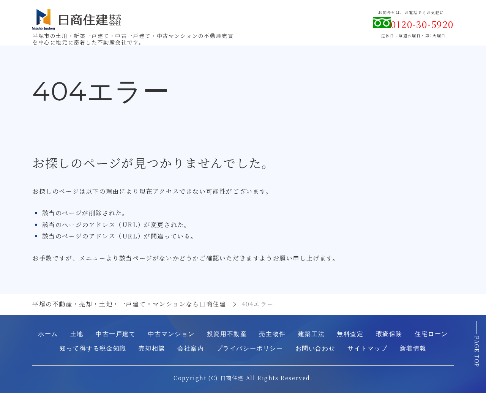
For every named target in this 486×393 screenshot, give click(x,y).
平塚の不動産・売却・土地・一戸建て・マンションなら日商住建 (129, 304)
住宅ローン (431, 334)
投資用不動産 (227, 334)
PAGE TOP (477, 352)
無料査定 (350, 334)
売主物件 (272, 334)
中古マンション (171, 334)
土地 (77, 334)
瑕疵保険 (389, 334)
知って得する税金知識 (93, 348)
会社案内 (190, 348)
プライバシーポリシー (249, 348)
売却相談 (152, 348)
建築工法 (311, 334)
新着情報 (413, 348)
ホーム (48, 334)
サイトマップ (367, 348)
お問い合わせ (315, 348)
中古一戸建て (116, 334)
